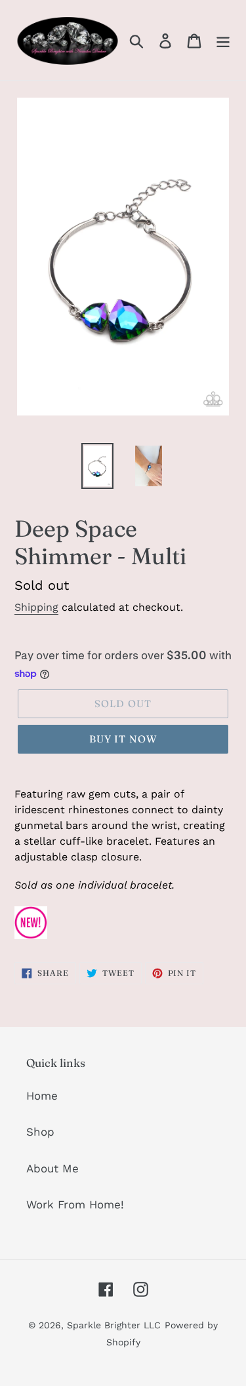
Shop (40, 1131)
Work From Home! (75, 1204)
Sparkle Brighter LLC (114, 1325)
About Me (52, 1168)
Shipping (36, 607)
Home (42, 1095)
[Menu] (223, 40)
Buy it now (123, 739)
